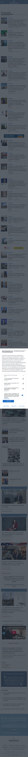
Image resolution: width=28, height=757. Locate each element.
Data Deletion (6, 406)
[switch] (23, 378)
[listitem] (14, 376)
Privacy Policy (22, 406)
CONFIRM (8, 401)
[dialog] (14, 378)
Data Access (14, 406)
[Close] (25, 351)
